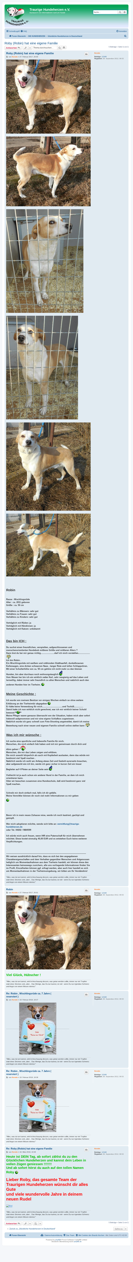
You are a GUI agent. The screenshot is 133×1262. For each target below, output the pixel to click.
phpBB (57, 1240)
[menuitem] (23, 31)
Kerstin (97, 53)
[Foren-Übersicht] (17, 16)
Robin (9, 889)
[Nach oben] (126, 884)
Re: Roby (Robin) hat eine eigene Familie (29, 1148)
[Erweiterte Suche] (124, 12)
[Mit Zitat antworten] (86, 54)
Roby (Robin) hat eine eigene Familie (31, 43)
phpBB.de (78, 1241)
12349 (104, 56)
